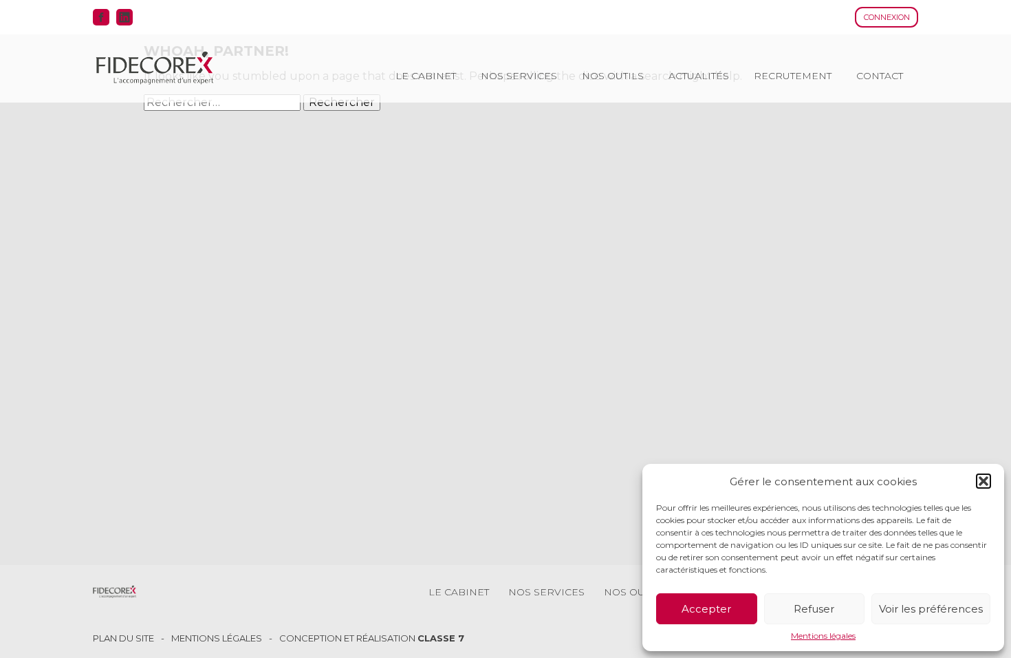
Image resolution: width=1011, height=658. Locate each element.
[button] (983, 481)
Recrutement (792, 76)
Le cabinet (425, 76)
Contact (879, 76)
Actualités (698, 76)
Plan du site (123, 638)
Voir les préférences (931, 608)
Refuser (814, 608)
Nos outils (613, 76)
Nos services (519, 76)
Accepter (706, 608)
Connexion (887, 17)
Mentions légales (823, 636)
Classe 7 (440, 638)
